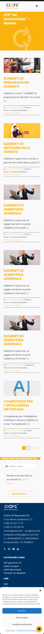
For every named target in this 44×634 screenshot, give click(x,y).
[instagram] (9, 549)
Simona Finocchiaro (14, 107)
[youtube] (14, 549)
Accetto (22, 611)
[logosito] (12, 4)
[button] (40, 590)
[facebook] (5, 549)
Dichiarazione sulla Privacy (27, 630)
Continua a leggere (12, 113)
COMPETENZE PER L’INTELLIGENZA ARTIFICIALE (18, 405)
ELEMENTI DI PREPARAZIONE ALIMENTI (16, 82)
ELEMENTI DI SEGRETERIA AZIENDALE (14, 209)
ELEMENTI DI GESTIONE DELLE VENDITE (17, 147)
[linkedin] (18, 549)
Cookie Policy (11, 630)
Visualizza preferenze (22, 624)
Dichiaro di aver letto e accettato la (19, 479)
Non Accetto (22, 617)
